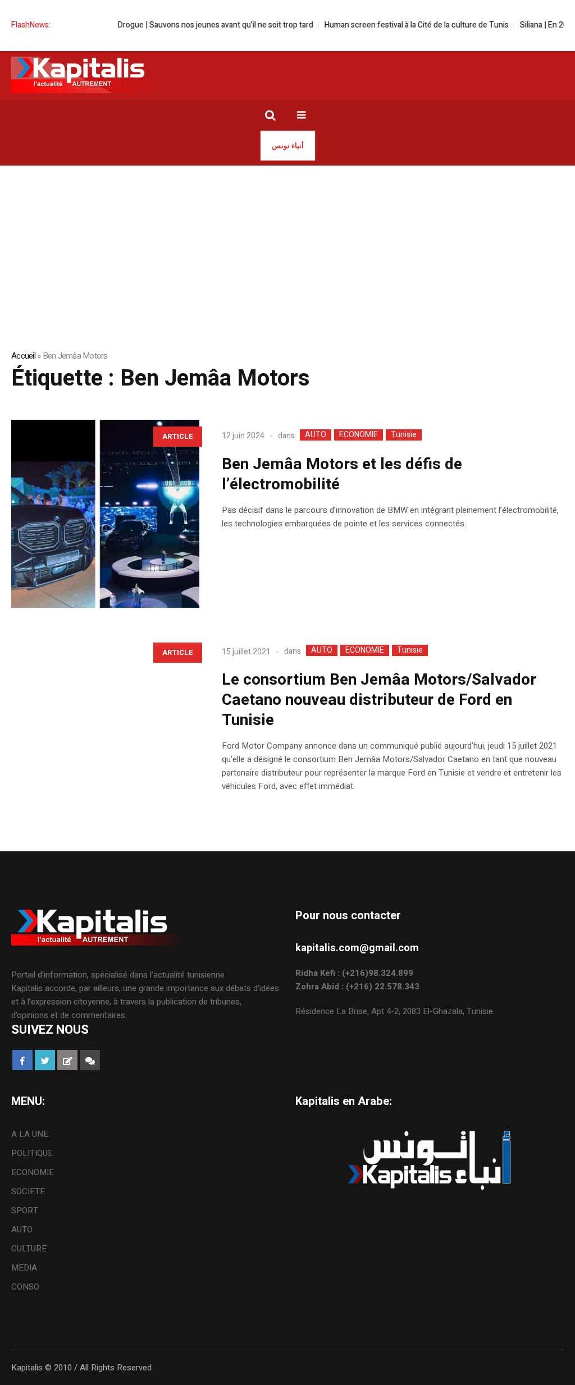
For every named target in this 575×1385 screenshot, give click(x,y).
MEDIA (24, 1268)
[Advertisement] (287, 249)
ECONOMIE (358, 435)
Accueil (23, 356)
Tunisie (404, 435)
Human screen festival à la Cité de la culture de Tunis (398, 25)
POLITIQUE (32, 1153)
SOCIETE (28, 1191)
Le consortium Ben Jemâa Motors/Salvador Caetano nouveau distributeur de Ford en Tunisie (379, 700)
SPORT (24, 1210)
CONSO (25, 1287)
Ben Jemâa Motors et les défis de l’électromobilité (342, 474)
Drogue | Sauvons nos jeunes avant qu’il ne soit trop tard (197, 25)
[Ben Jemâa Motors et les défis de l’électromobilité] (105, 514)
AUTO (315, 435)
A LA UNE (29, 1134)
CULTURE (29, 1248)
